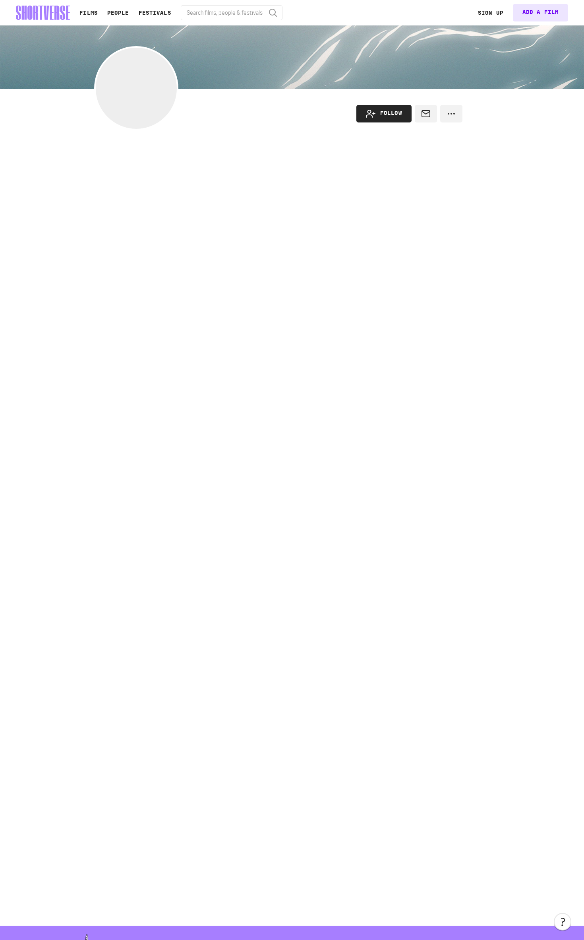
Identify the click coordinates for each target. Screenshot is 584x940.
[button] (562, 921)
